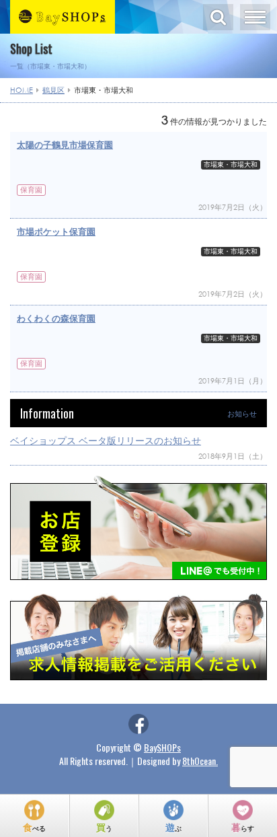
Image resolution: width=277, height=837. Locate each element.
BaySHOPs (162, 747)
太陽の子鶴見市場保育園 (65, 145)
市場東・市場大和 (231, 165)
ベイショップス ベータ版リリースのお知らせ (105, 440)
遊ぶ (173, 827)
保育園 (31, 189)
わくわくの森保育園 (56, 318)
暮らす (242, 827)
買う (104, 827)
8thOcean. (200, 761)
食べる (34, 827)
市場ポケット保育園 (56, 232)
